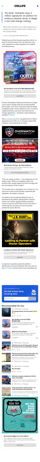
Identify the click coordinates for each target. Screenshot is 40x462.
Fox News (11, 115)
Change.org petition (13, 119)
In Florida (8, 268)
